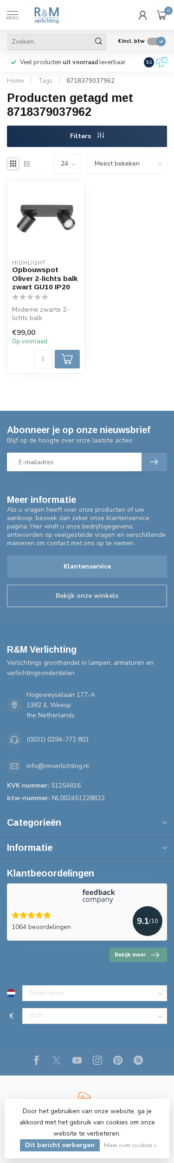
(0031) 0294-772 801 (57, 739)
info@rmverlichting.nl (57, 766)
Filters (81, 136)
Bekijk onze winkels (87, 595)
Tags (45, 81)
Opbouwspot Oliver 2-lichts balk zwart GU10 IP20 (45, 278)
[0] (162, 15)
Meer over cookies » (130, 1145)
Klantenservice (87, 566)
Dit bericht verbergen (60, 1145)
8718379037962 (90, 81)
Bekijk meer (130, 954)
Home (15, 81)
